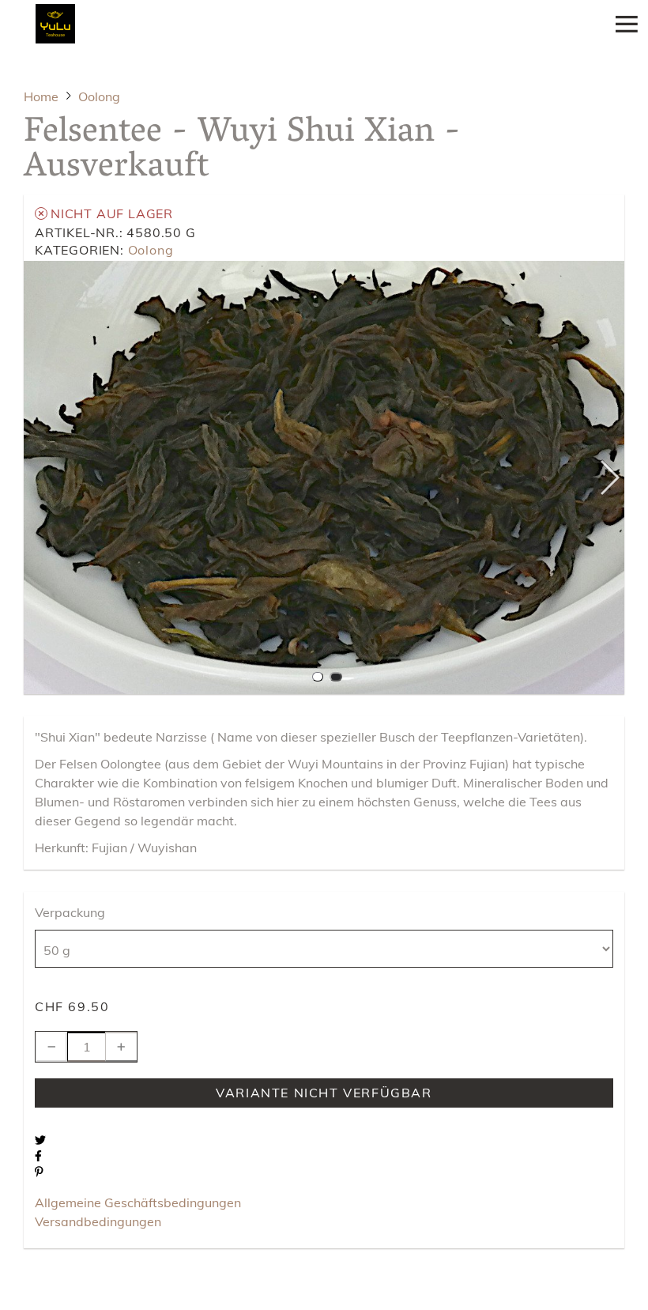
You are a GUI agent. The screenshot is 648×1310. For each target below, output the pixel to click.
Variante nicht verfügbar (323, 1092)
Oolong (151, 250)
